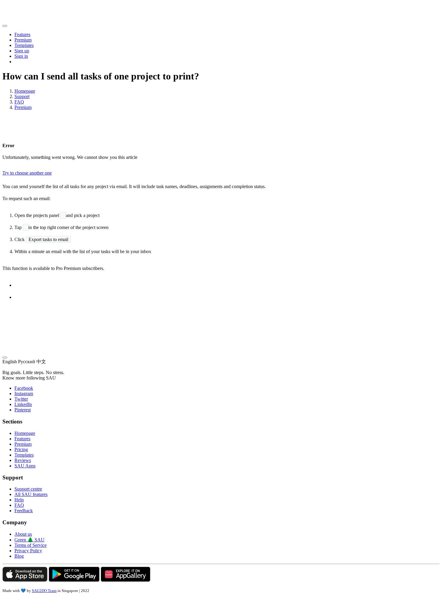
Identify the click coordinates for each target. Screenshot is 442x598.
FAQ (19, 101)
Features (22, 34)
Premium (23, 39)
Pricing (21, 449)
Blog (19, 556)
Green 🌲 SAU (29, 539)
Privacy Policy (28, 550)
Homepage (24, 91)
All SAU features (31, 494)
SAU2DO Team (44, 590)
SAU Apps (24, 465)
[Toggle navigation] (4, 26)
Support (21, 96)
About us (23, 534)
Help (19, 499)
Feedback (23, 510)
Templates (24, 45)
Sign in (21, 56)
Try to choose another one (27, 172)
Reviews (22, 460)
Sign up (21, 50)
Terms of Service (30, 545)
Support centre (28, 488)
